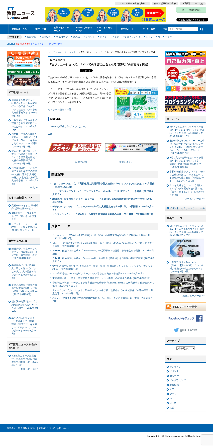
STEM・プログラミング (84, 29)
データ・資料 (148, 29)
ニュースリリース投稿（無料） (132, 3)
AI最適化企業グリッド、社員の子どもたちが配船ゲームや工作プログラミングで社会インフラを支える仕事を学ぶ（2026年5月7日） (24, 108)
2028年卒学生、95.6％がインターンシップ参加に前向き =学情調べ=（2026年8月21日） (98, 273)
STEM (149, 37)
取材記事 (31, 37)
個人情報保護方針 (27, 428)
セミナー (104, 37)
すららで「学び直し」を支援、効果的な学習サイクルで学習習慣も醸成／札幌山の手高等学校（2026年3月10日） (24, 157)
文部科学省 (62, 37)
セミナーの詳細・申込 (60, 109)
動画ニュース (175, 218)
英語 (116, 37)
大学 (172, 389)
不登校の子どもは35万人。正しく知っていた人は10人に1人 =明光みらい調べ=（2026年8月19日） (24, 271)
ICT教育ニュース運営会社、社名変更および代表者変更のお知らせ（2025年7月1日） (24, 360)
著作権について (47, 428)
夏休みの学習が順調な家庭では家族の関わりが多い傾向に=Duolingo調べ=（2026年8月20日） (24, 290)
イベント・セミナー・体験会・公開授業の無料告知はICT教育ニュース (24, 227)
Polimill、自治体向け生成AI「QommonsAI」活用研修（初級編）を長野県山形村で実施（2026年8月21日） (103, 260)
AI (159, 37)
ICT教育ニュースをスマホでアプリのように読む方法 (24, 216)
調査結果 (174, 384)
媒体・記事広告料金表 (165, 3)
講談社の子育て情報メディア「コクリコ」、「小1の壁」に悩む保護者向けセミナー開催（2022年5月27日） (102, 200)
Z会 (50, 133)
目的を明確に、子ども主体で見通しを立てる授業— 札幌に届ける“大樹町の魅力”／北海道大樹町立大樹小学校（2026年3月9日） (24, 176)
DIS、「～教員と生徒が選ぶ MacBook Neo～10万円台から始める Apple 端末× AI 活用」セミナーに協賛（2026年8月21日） (103, 244)
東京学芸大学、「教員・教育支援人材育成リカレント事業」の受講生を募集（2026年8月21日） (102, 278)
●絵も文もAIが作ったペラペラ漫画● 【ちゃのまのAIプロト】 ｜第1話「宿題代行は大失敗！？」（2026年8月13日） (187, 162)
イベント (90, 37)
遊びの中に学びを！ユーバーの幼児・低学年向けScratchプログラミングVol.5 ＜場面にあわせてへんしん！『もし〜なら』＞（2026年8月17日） (187, 146)
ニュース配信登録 (191, 10)
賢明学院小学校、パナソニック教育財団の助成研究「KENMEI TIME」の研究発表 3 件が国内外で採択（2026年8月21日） (103, 284)
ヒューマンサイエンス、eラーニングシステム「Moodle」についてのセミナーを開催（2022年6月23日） (102, 193)
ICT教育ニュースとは (193, 3)
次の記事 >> (125, 162)
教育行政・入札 (19, 29)
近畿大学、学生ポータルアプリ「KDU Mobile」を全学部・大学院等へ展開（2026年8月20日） (24, 253)
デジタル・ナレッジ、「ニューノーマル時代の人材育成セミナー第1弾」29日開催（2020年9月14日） (103, 208)
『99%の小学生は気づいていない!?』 (68, 126)
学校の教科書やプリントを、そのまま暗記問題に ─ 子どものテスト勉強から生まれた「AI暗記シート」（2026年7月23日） (187, 176)
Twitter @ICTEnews (185, 330)
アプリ (168, 37)
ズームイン (173, 119)
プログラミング (132, 37)
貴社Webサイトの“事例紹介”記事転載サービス (24, 207)
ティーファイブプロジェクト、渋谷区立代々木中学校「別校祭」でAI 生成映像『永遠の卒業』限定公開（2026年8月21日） (102, 292)
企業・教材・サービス (61, 29)
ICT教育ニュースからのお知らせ (22, 346)
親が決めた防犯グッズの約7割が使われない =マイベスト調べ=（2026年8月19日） (24, 306)
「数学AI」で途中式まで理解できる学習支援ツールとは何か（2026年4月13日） (24, 125)
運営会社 (11, 428)
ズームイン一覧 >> (195, 198)
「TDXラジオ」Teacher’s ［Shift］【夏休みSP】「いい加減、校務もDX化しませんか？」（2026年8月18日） (186, 267)
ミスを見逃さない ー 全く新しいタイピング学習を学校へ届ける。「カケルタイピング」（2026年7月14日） (187, 190)
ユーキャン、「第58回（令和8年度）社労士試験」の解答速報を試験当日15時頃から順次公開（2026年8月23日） (101, 237)
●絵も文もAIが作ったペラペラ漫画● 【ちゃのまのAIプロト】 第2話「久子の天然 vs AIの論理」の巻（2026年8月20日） (187, 131)
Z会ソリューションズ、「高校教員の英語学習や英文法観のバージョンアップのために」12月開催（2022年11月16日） (103, 185)
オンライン (175, 366)
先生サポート (127, 29)
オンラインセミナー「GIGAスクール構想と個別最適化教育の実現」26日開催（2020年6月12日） (103, 214)
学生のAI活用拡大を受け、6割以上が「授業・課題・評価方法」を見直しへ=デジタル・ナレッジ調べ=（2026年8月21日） (102, 267)
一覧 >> (34, 187)
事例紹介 (46, 37)
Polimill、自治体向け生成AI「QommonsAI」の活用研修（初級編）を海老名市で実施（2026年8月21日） (103, 252)
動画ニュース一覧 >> (194, 295)
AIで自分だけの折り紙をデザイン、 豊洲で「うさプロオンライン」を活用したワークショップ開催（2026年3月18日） (24, 140)
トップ (51, 52)
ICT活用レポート (18, 92)
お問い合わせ (64, 428)
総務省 (76, 37)
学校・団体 (40, 29)
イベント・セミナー (104, 29)
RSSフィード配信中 (185, 306)
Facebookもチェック (185, 318)
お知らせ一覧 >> (29, 368)
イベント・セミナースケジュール (187, 208)
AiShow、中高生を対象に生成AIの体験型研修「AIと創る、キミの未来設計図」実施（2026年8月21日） (102, 299)
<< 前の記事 (80, 162)
